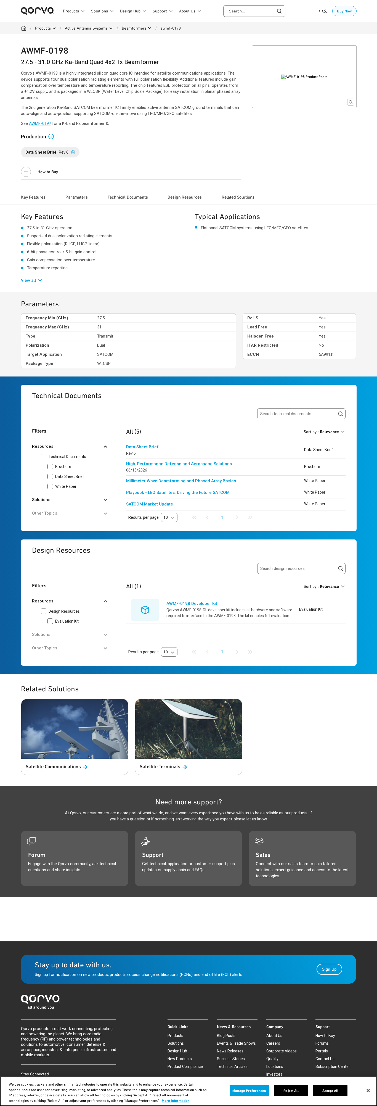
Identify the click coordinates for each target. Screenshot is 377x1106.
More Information (175, 1100)
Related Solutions (238, 197)
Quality (272, 1059)
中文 (323, 11)
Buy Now (344, 11)
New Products (180, 1059)
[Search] (340, 414)
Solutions (176, 1043)
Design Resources (184, 197)
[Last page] (250, 517)
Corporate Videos (281, 1051)
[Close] (368, 1090)
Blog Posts (226, 1035)
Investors (274, 1074)
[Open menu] (54, 28)
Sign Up (329, 969)
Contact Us (324, 1059)
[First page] (194, 517)
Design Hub (177, 1051)
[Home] (23, 28)
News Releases (230, 1051)
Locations (274, 1066)
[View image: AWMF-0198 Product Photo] (304, 77)
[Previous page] (207, 517)
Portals (321, 1051)
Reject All (291, 1091)
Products (43, 28)
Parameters (76, 197)
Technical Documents (128, 197)
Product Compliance (185, 1066)
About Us (274, 1035)
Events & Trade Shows (236, 1043)
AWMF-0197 (40, 123)
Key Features (33, 197)
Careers (273, 1043)
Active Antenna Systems (86, 28)
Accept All (330, 1091)
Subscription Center (332, 1066)
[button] (53, 136)
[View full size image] (350, 102)
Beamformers (134, 28)
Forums (322, 1043)
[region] (188, 1091)
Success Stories (231, 1059)
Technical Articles (232, 1066)
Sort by (321, 431)
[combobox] (254, 11)
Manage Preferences (249, 1091)
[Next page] (237, 517)
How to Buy (48, 171)
